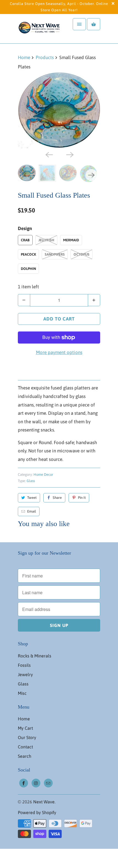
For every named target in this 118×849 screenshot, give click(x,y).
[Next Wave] (40, 28)
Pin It (82, 498)
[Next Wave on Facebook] (23, 783)
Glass (31, 481)
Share (57, 498)
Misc (22, 693)
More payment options (59, 352)
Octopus (81, 254)
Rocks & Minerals (34, 655)
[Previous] (49, 154)
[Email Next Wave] (48, 783)
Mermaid (71, 240)
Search (24, 756)
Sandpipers (55, 254)
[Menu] (79, 24)
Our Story (27, 737)
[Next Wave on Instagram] (36, 783)
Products (45, 57)
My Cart (25, 728)
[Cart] (93, 24)
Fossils (24, 665)
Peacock (28, 254)
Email (31, 511)
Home (24, 718)
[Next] (69, 154)
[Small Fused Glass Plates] (59, 110)
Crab (25, 240)
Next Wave (44, 801)
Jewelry (25, 674)
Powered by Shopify (37, 812)
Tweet (31, 498)
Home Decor (43, 474)
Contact (25, 746)
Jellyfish (46, 240)
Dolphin (28, 269)
